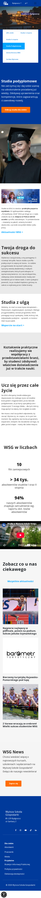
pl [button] (25, 3)
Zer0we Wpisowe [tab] (12, 59)
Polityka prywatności (13, 869)
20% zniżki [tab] (10, 33)
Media (7, 856)
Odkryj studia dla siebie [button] (16, 109)
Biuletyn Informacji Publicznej (17, 864)
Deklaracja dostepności (14, 874)
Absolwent (9, 847)
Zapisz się (13, 783)
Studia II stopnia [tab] (12, 39)
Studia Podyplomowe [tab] (13, 46)
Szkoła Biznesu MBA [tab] (13, 53)
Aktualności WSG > (12, 232)
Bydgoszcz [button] (16, 3)
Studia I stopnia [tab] (26, 33)
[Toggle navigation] (35, 3)
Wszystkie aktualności (20, 581)
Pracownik (9, 852)
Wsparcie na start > (12, 325)
